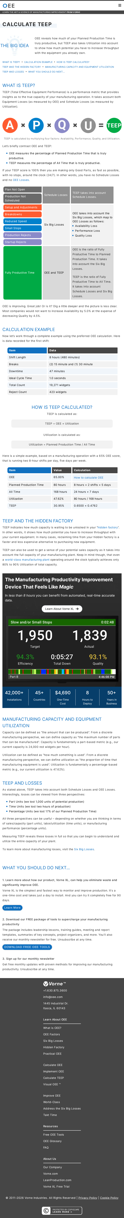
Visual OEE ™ (52, 1084)
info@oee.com (53, 997)
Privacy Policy (87, 1197)
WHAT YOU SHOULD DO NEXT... (46, 71)
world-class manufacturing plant (27, 559)
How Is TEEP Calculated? (73, 62)
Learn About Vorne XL (59, 608)
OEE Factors (51, 1034)
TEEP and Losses (13, 71)
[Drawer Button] (119, 6)
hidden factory (108, 527)
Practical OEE (52, 1053)
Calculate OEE (53, 1065)
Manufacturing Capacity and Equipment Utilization (79, 66)
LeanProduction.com (57, 1180)
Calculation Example (38, 62)
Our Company (52, 1167)
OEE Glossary (52, 1141)
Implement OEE (53, 1071)
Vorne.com (50, 1173)
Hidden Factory (53, 1047)
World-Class (51, 1102)
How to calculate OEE (88, 477)
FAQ (46, 1147)
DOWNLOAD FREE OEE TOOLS (27, 947)
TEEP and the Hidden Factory (21, 66)
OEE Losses (21, 180)
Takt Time (50, 1115)
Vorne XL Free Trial (56, 1186)
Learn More (12, 907)
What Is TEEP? (11, 62)
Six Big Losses (84, 849)
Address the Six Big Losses (62, 1108)
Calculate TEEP (53, 1077)
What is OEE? (52, 1028)
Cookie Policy (109, 1197)
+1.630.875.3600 (55, 990)
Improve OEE (52, 1095)
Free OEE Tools (53, 1134)
